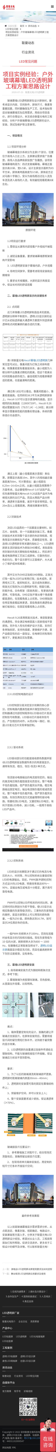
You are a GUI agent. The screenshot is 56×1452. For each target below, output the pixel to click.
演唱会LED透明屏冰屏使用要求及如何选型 (31, 1269)
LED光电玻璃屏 (37, 1336)
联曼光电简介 (8, 1321)
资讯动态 (32, 25)
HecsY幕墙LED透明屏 (36, 360)
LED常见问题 (11, 28)
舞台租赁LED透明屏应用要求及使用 (28, 1273)
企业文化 (23, 1321)
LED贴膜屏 (7, 1336)
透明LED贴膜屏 (9, 1356)
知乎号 (17, 1391)
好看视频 (28, 1391)
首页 (22, 25)
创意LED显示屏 (27, 1360)
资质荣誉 (34, 1321)
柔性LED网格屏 (9, 1360)
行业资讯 (28, 52)
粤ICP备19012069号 (34, 1438)
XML (14, 1447)
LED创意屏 (7, 1341)
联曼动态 (28, 43)
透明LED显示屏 (27, 1356)
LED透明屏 (21, 1336)
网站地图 (6, 1447)
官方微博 (6, 1391)
